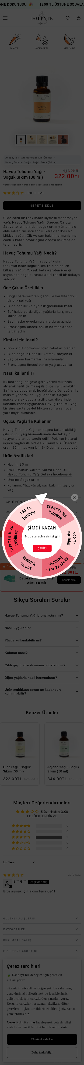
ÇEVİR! (42, 548)
